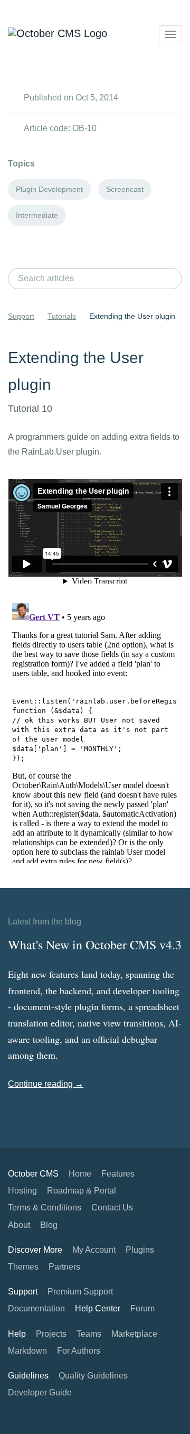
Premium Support (80, 1291)
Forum (142, 1308)
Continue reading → (45, 1083)
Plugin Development (49, 189)
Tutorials (62, 316)
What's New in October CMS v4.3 (95, 944)
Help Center (97, 1308)
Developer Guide (40, 1392)
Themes (23, 1266)
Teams (89, 1333)
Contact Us (112, 1207)
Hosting (22, 1190)
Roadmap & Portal (81, 1190)
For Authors (78, 1350)
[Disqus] (95, 731)
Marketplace (134, 1333)
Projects (51, 1333)
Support (21, 316)
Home (80, 1173)
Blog (49, 1224)
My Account (94, 1249)
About (19, 1224)
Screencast (125, 189)
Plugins (140, 1249)
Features (118, 1173)
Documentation (36, 1308)
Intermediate (37, 215)
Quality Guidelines (93, 1375)
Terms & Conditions (44, 1207)
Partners (64, 1266)
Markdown (27, 1350)
